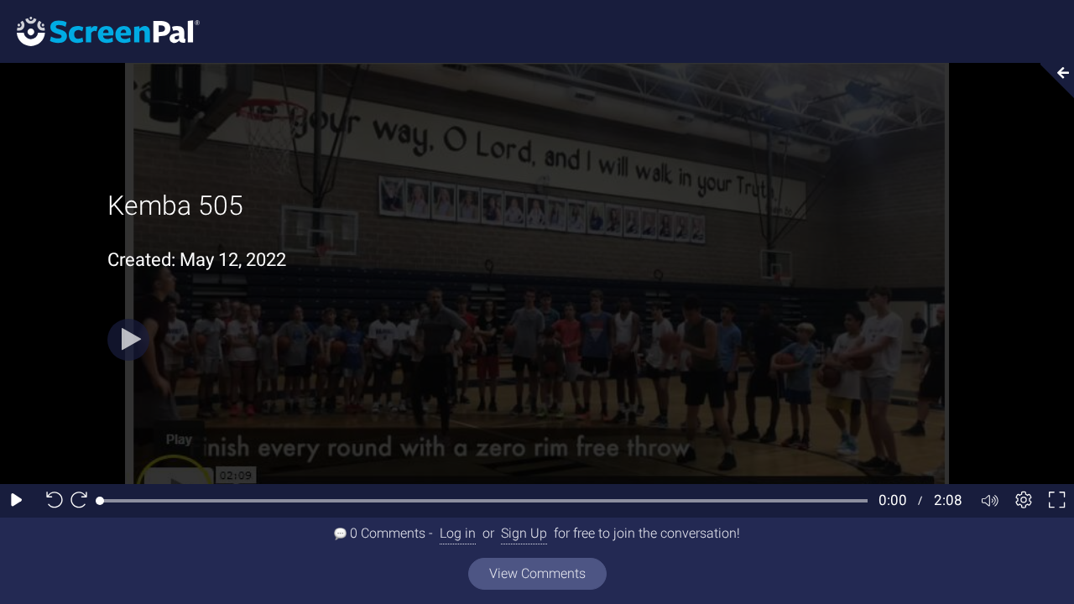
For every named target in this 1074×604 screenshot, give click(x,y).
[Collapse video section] (1052, 80)
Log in (458, 533)
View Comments (537, 573)
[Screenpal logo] (100, 31)
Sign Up (524, 533)
